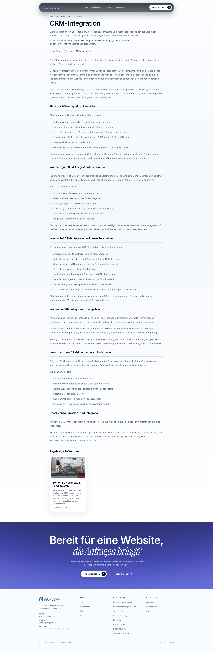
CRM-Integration (120, 624)
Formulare (68, 51)
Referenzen (120, 7)
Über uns (108, 7)
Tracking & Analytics (121, 633)
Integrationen (56, 51)
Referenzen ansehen (119, 574)
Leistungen (96, 7)
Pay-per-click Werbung (122, 602)
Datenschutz (151, 607)
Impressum (150, 602)
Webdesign (118, 611)
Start (86, 7)
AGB (148, 611)
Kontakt (83, 615)
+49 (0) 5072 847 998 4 (48, 616)
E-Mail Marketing (120, 629)
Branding (117, 620)
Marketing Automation (84, 51)
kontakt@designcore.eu (47, 623)
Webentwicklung (120, 615)
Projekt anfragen (159, 7)
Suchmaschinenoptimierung (124, 607)
